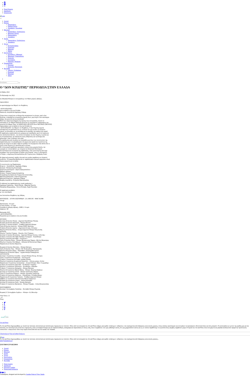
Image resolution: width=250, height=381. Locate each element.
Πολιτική (10, 65)
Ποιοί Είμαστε (8, 9)
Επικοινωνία (8, 13)
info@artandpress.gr (6, 341)
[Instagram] (4, 6)
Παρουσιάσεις (12, 35)
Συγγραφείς (11, 60)
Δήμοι (10, 75)
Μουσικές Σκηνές (13, 33)
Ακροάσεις (11, 37)
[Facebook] (4, 2)
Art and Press (4, 322)
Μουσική (7, 30)
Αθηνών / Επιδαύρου (14, 70)
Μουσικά (11, 74)
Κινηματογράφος (13, 46)
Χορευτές (11, 58)
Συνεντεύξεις (8, 53)
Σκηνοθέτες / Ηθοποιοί (15, 54)
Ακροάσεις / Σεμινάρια (15, 28)
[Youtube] (5, 4)
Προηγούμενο (4, 334)
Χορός (6, 39)
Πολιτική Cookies (9, 367)
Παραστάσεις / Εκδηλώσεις (16, 31)
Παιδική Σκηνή (12, 26)
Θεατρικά (11, 72)
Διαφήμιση (7, 11)
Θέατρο (6, 23)
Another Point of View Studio (35, 374)
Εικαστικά (11, 47)
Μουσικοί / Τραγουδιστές (16, 56)
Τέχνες (6, 44)
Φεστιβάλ (7, 68)
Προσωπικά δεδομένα (11, 369)
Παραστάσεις (12, 24)
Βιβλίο (10, 51)
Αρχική (6, 21)
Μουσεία (10, 49)
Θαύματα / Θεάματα (14, 61)
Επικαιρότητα (8, 63)
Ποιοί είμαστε (8, 364)
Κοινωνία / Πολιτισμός (15, 67)
